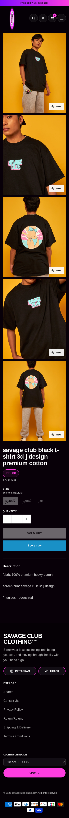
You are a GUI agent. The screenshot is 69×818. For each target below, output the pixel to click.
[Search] (33, 18)
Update (34, 772)
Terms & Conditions (16, 736)
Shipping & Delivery (17, 727)
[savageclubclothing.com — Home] (12, 19)
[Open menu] (62, 18)
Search (8, 692)
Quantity (10, 511)
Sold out (34, 533)
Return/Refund (13, 718)
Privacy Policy (13, 709)
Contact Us (11, 700)
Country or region (15, 755)
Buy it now (34, 545)
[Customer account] (43, 18)
